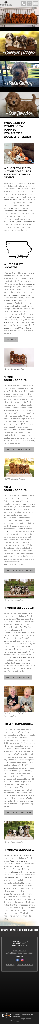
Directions (11, 339)
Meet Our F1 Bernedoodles (18, 677)
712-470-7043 (19, 950)
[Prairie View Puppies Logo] (6, 4)
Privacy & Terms (25, 964)
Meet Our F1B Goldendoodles (19, 571)
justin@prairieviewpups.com (19, 953)
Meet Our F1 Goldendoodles (19, 449)
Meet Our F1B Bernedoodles (18, 812)
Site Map (10, 964)
